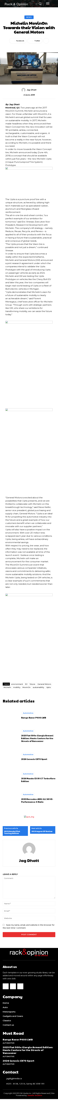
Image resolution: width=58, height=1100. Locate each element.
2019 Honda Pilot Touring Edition (12, 832)
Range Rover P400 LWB (33, 717)
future (32, 684)
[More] (46, 40)
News (29, 17)
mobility (16, 687)
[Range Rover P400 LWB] (10, 715)
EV (26, 684)
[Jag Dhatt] (23, 90)
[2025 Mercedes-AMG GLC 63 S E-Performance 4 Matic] (10, 798)
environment (17, 684)
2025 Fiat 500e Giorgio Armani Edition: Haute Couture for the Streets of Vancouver (37, 738)
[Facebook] (6, 986)
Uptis (48, 687)
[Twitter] (20, 986)
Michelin (7, 687)
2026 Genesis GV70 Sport (34, 759)
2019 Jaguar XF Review (41, 831)
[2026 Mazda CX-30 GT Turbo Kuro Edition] (10, 777)
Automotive (28, 713)
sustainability (38, 687)
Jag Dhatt (31, 90)
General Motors (44, 684)
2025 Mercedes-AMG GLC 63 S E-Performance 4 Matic (37, 800)
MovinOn (27, 687)
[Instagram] (13, 986)
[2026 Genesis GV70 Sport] (10, 756)
